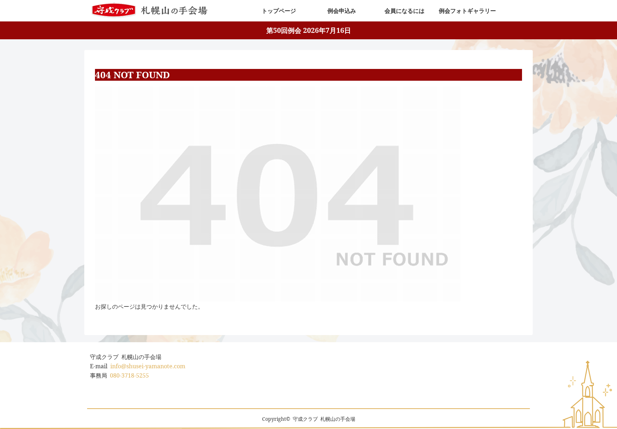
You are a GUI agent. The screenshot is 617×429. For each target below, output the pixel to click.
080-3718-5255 (129, 375)
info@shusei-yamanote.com (147, 366)
